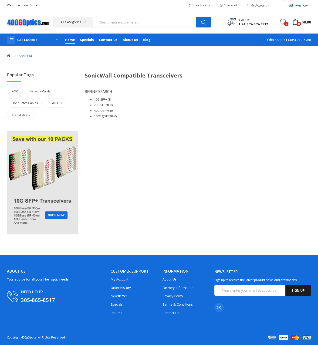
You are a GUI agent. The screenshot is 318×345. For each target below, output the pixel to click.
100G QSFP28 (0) (105, 116)
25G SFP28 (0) (103, 105)
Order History (121, 287)
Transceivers (21, 114)
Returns (116, 313)
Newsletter (119, 296)
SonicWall (26, 56)
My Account (120, 279)
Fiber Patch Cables (25, 103)
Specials (117, 304)
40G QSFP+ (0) (103, 110)
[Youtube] (219, 307)
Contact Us (170, 313)
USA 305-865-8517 (253, 24)
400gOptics (29, 337)
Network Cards (40, 91)
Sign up (298, 290)
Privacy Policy (172, 296)
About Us (169, 279)
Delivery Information (177, 287)
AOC (15, 91)
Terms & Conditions (177, 304)
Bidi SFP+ (56, 103)
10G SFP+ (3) (102, 99)
